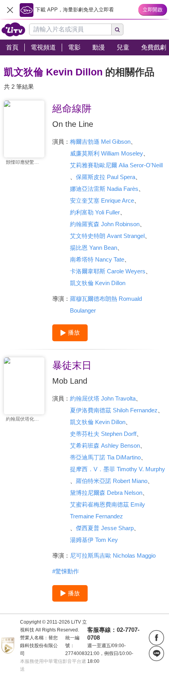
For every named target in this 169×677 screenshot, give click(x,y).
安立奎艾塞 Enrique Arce (102, 200)
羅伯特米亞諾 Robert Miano (111, 481)
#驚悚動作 (65, 571)
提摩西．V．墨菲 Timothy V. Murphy (117, 469)
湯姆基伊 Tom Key (94, 539)
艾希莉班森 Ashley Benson (105, 445)
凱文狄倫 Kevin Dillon (97, 283)
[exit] (10, 10)
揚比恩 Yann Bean (93, 247)
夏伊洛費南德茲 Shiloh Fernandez (114, 410)
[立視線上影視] (13, 29)
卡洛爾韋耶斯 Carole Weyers (107, 271)
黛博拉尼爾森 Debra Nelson (106, 492)
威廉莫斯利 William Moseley (106, 153)
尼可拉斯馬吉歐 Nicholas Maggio (113, 555)
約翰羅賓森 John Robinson (105, 224)
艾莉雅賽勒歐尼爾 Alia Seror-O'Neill (116, 165)
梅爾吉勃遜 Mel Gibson (100, 141)
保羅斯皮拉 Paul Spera (105, 177)
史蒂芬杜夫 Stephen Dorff (103, 433)
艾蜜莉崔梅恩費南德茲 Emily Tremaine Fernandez (107, 510)
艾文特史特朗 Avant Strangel (107, 235)
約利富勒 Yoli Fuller (95, 212)
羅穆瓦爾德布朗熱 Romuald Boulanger (106, 304)
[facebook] (156, 638)
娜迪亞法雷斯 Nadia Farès (104, 188)
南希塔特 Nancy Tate (97, 259)
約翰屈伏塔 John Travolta (103, 398)
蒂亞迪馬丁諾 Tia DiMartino (105, 457)
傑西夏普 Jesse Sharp (105, 528)
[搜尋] (117, 29)
